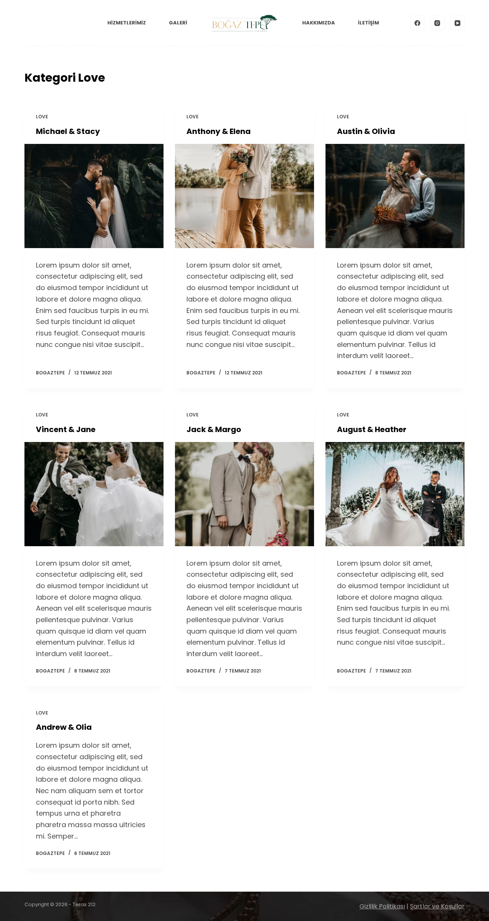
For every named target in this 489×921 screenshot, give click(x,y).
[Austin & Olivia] (395, 196)
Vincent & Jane (66, 429)
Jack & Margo (213, 429)
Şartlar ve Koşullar (437, 906)
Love (42, 116)
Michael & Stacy (68, 131)
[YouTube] (457, 23)
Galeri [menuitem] (178, 22)
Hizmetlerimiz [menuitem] (126, 22)
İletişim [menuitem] (368, 22)
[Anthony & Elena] (244, 196)
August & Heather (371, 429)
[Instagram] (437, 23)
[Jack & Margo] (244, 494)
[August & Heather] (395, 494)
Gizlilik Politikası (382, 906)
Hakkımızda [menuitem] (318, 22)
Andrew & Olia (64, 727)
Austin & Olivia (366, 131)
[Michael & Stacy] (94, 196)
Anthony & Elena (218, 131)
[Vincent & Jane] (94, 494)
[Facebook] (417, 23)
